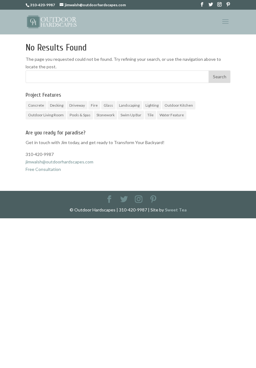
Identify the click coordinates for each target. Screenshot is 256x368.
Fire (94, 105)
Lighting (152, 105)
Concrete (36, 105)
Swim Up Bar (131, 115)
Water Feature (172, 115)
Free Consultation (43, 169)
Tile (150, 115)
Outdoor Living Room (46, 115)
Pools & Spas (80, 115)
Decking (56, 105)
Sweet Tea (176, 209)
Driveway (77, 105)
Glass (108, 105)
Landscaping (129, 105)
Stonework (105, 115)
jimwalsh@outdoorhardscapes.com (59, 161)
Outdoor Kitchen (179, 105)
